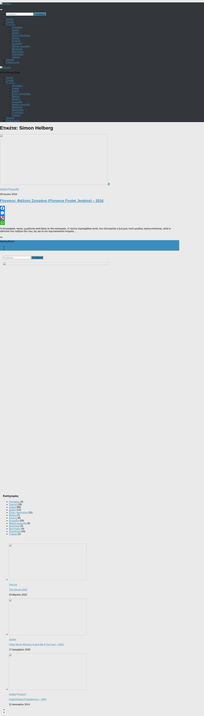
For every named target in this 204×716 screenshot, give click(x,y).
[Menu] (1, 9)
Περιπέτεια (17, 54)
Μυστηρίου (18, 51)
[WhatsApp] (89, 222)
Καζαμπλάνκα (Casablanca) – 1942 (27, 699)
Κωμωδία (17, 43)
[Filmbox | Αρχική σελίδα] (5, 3)
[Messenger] (89, 213)
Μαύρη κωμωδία (21, 46)
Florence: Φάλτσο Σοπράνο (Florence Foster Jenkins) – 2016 (51, 201)
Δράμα (15, 30)
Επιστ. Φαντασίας (21, 35)
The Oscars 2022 (18, 589)
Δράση (15, 33)
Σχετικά (10, 22)
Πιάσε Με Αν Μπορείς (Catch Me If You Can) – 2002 (36, 644)
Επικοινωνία (12, 62)
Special (10, 59)
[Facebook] (89, 208)
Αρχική (9, 19)
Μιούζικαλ (17, 49)
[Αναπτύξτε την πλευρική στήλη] (1, 237)
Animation (17, 27)
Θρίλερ (15, 38)
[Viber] (89, 217)
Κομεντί (16, 41)
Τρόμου (16, 57)
